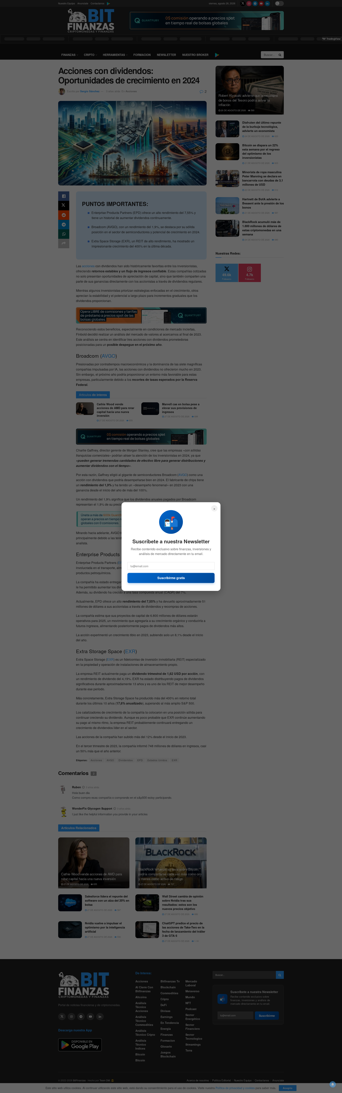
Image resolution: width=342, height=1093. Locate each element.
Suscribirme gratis (171, 578)
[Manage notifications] (333, 1084)
